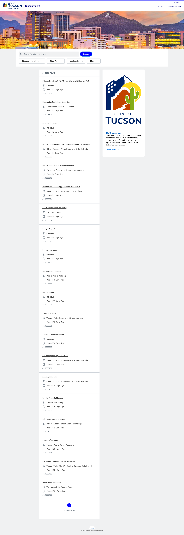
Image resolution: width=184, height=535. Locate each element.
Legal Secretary (48, 292)
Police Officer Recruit (51, 440)
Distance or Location (30, 61)
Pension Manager (49, 250)
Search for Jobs (174, 6)
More (92, 61)
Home (160, 6)
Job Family (74, 61)
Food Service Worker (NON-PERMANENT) (59, 165)
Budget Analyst (48, 229)
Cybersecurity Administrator (54, 419)
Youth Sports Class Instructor (54, 208)
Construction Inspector (51, 271)
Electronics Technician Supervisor (56, 102)
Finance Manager (49, 123)
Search (86, 54)
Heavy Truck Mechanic (51, 482)
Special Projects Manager (53, 398)
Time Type (54, 61)
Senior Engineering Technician (55, 356)
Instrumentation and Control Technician (58, 461)
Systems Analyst (49, 313)
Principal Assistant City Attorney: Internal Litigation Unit (65, 81)
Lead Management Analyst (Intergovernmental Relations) (66, 144)
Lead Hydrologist (49, 377)
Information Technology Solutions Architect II (61, 187)
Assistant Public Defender (53, 335)
